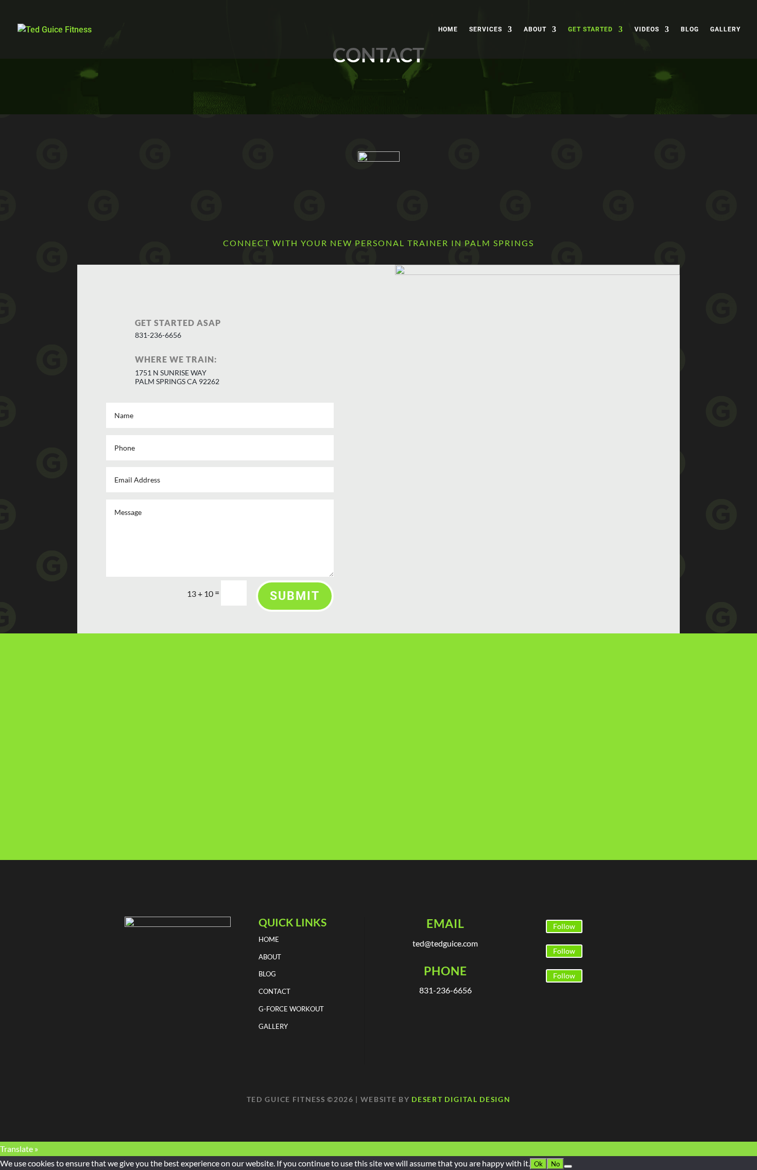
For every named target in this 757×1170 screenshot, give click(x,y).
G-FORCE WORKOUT (291, 1009)
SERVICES (485, 29)
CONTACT (274, 991)
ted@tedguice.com (445, 943)
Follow (564, 926)
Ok (538, 1164)
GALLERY (725, 29)
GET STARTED (590, 29)
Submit (295, 596)
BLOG (690, 29)
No (555, 1164)
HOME (448, 29)
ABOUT (535, 29)
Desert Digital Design (460, 1099)
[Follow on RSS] (531, 976)
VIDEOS (646, 29)
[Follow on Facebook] (531, 927)
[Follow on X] (531, 951)
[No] (568, 1166)
